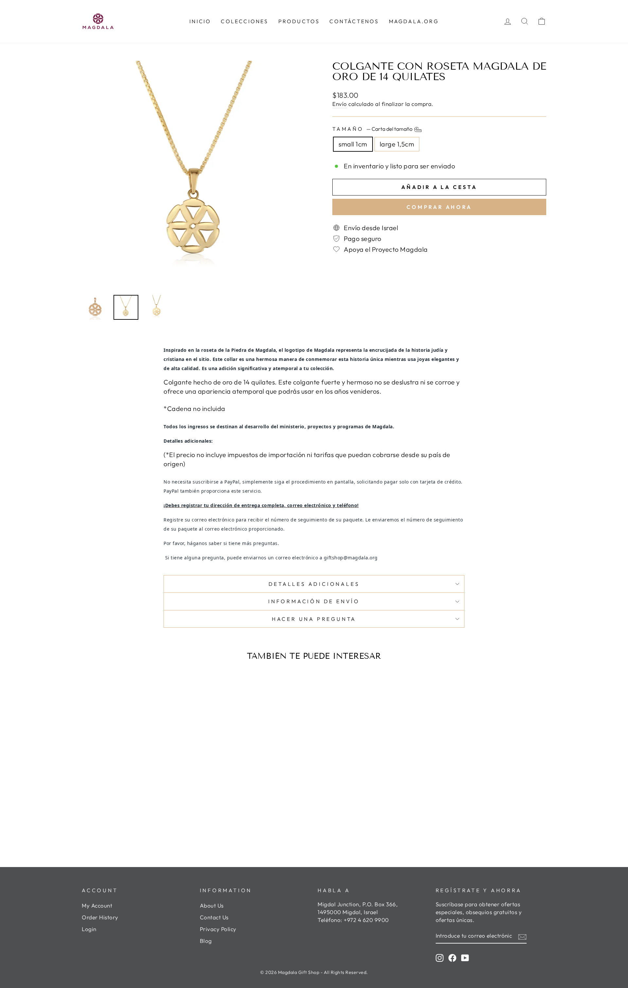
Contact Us (214, 917)
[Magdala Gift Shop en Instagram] (440, 957)
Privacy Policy (218, 929)
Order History (100, 917)
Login (89, 929)
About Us (212, 905)
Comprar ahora (439, 207)
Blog (206, 940)
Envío (339, 103)
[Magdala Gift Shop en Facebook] (452, 957)
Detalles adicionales (314, 584)
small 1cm (353, 144)
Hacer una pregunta (314, 619)
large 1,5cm (397, 144)
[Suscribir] (522, 936)
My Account (97, 905)
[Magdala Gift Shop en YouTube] (465, 957)
